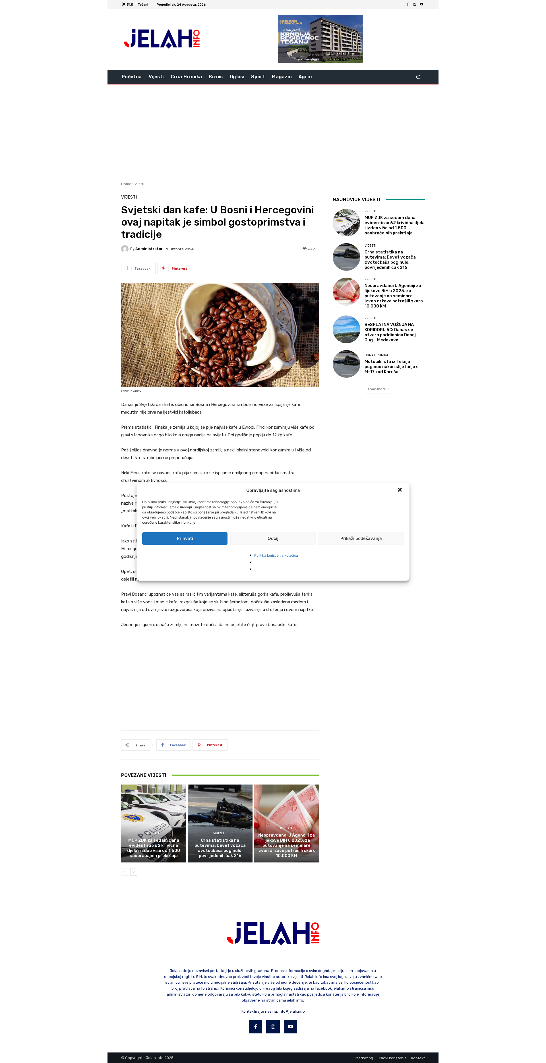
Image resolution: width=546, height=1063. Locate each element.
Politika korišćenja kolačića (276, 555)
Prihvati (185, 538)
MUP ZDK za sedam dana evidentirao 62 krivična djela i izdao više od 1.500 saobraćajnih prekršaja (153, 848)
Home (126, 183)
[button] (400, 490)
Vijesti (139, 183)
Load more (377, 389)
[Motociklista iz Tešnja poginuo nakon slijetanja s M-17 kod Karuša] (346, 364)
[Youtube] (421, 4)
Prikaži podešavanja (361, 538)
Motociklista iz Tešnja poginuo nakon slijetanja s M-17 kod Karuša (392, 366)
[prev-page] (124, 872)
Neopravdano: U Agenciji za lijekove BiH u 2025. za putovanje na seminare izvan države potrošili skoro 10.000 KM (286, 845)
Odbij (273, 538)
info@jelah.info (292, 1011)
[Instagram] (414, 4)
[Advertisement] (273, 132)
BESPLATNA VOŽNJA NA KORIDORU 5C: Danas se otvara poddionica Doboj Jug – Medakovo (390, 332)
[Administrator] (125, 249)
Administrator (149, 249)
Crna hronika (376, 355)
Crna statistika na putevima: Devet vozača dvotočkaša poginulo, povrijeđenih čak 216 (220, 848)
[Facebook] (407, 4)
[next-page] (133, 872)
